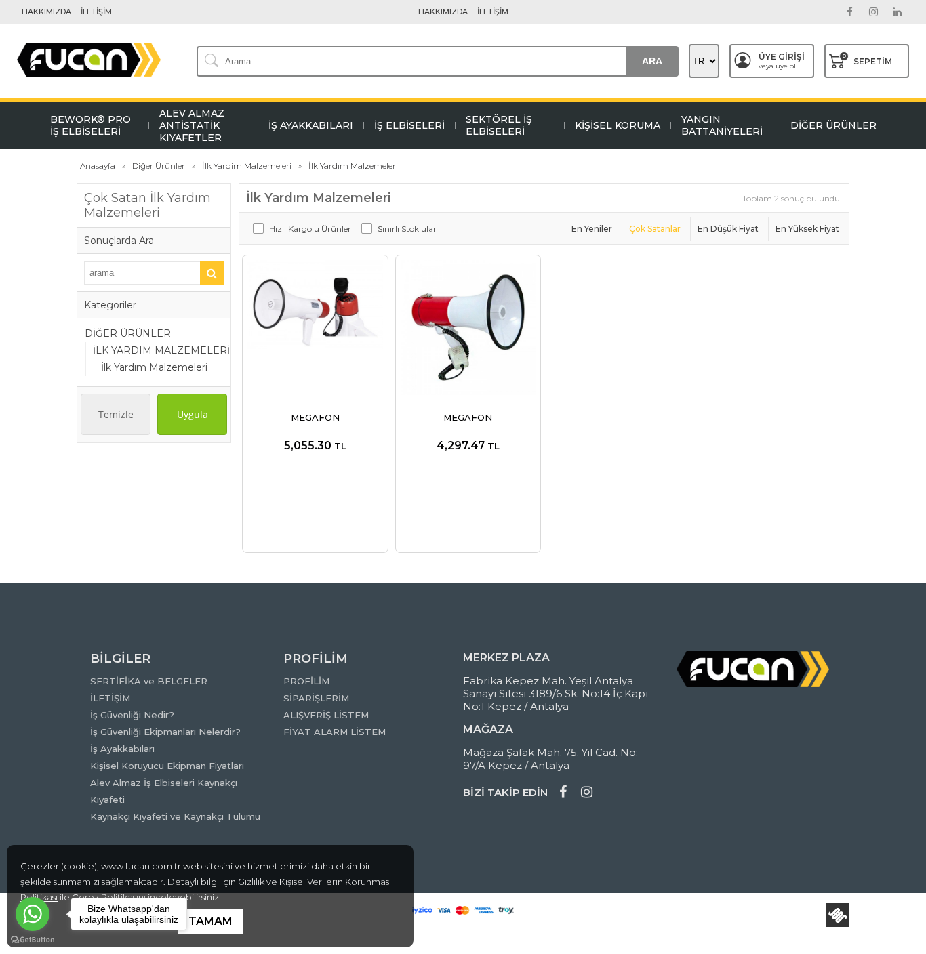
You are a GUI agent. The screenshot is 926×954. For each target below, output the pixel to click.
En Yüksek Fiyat (807, 229)
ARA (652, 61)
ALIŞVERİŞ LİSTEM (326, 714)
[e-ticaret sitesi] (837, 915)
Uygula (192, 414)
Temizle (116, 414)
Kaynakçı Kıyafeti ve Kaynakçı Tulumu (175, 816)
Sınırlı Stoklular (407, 229)
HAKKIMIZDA (46, 11)
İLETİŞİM (96, 11)
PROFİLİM (306, 681)
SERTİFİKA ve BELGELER (148, 681)
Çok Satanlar (655, 229)
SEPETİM (867, 59)
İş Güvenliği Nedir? (132, 714)
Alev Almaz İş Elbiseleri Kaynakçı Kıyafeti (163, 791)
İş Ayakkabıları (122, 748)
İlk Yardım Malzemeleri (154, 367)
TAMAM (210, 921)
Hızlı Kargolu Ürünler (310, 229)
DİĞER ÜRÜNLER (128, 333)
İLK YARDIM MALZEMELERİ (161, 350)
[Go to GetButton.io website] (32, 940)
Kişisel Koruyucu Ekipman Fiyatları (167, 765)
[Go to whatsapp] (32, 914)
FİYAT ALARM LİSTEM (334, 731)
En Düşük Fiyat (728, 229)
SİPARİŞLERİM (316, 697)
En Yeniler (591, 229)
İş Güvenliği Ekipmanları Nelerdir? (165, 731)
